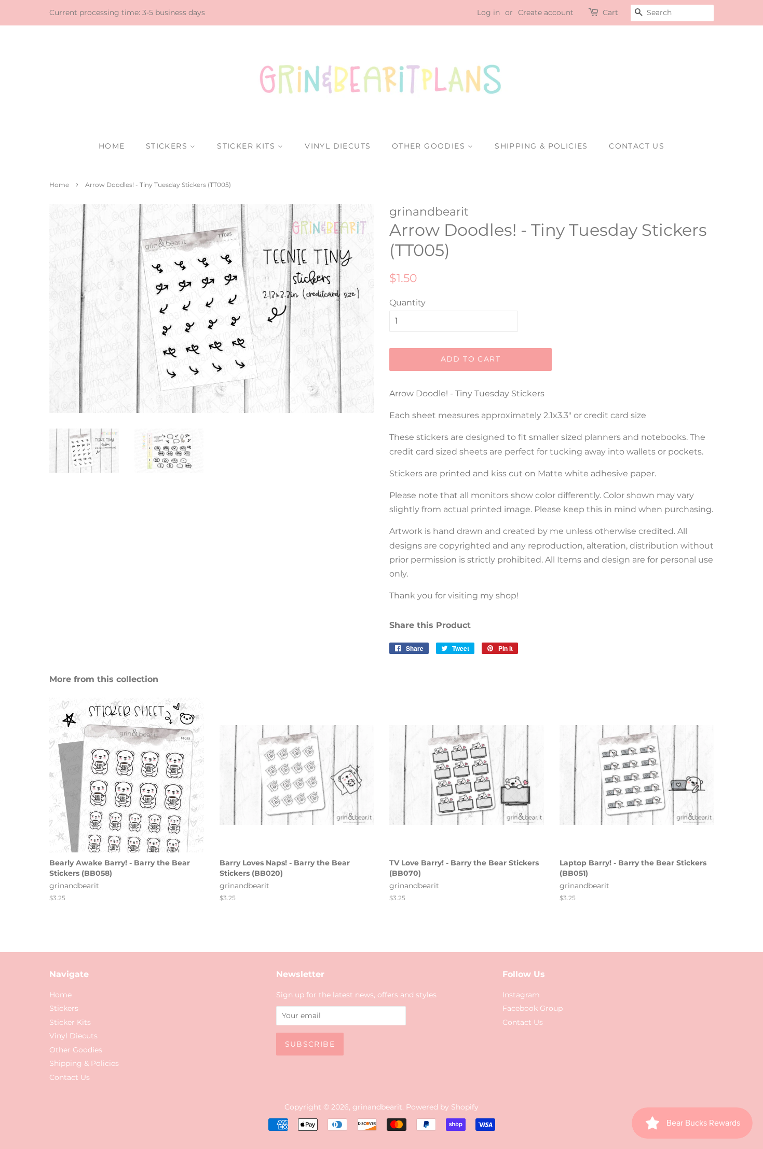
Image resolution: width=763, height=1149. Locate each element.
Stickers (168, 146)
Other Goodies (430, 146)
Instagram (521, 995)
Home (112, 146)
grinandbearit (377, 1107)
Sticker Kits (247, 146)
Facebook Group (532, 1008)
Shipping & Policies (541, 146)
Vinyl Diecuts (338, 146)
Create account (546, 12)
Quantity (407, 303)
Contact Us (636, 146)
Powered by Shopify (442, 1107)
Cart (610, 12)
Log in (488, 12)
